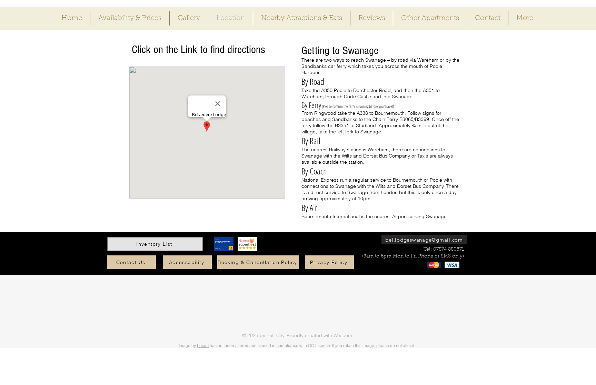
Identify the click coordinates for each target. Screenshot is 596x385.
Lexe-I (203, 345)
